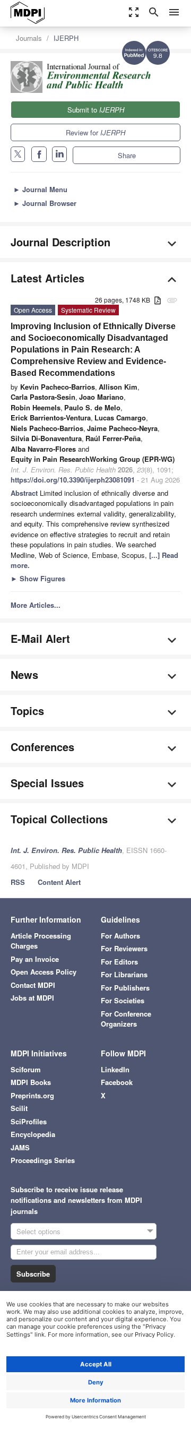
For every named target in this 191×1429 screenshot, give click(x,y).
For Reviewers (124, 948)
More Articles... (35, 605)
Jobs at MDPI (32, 998)
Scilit (19, 1108)
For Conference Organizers (126, 1019)
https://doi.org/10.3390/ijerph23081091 (73, 480)
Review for (95, 132)
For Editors (119, 962)
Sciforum (26, 1069)
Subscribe (33, 1274)
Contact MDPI (33, 985)
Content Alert (59, 882)
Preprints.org (32, 1095)
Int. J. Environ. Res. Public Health (66, 850)
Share (127, 155)
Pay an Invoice (35, 959)
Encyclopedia (33, 1134)
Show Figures (38, 578)
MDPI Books (31, 1082)
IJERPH (66, 38)
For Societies (122, 1000)
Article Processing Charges (41, 941)
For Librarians (124, 974)
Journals (29, 38)
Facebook (117, 1082)
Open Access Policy (43, 972)
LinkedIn (115, 1069)
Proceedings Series (43, 1160)
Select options (38, 1231)
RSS (18, 882)
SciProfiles (29, 1121)
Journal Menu (40, 189)
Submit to (95, 110)
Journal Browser (44, 203)
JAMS (20, 1147)
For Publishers (125, 988)
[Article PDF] (157, 300)
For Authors (120, 936)
